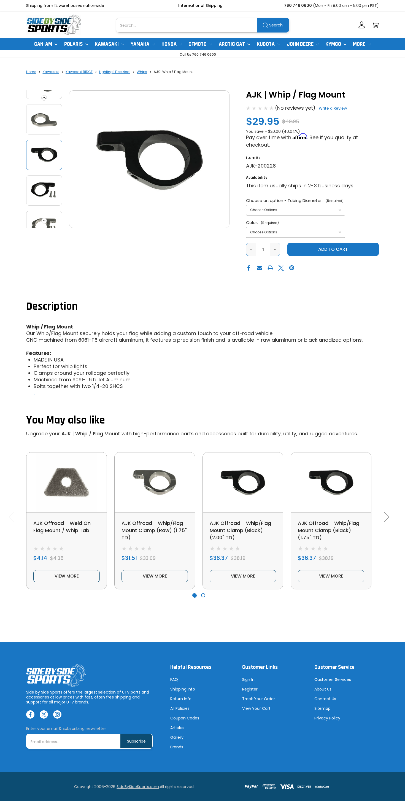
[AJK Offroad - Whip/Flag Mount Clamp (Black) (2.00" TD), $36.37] (243, 482)
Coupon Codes (184, 718)
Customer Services (332, 679)
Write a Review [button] (333, 108)
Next (44, 220)
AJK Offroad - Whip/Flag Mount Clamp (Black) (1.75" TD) (328, 530)
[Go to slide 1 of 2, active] (194, 595)
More (359, 44)
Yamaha (140, 44)
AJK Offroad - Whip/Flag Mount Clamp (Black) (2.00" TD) (240, 530)
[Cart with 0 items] (375, 24)
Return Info (180, 699)
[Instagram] (57, 714)
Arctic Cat (232, 44)
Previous (44, 98)
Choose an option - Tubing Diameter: (295, 200)
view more (67, 576)
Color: (262, 222)
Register (250, 689)
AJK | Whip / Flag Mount (90, 433)
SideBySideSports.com (138, 786)
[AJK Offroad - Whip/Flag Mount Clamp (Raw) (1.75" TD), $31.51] (155, 482)
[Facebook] (249, 268)
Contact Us (325, 699)
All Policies (180, 708)
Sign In (248, 679)
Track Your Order (258, 699)
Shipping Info (182, 689)
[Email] (259, 268)
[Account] (361, 24)
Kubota (266, 44)
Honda (169, 44)
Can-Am (43, 44)
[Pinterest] (292, 268)
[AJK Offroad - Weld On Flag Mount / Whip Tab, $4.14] (66, 482)
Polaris (74, 44)
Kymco (333, 44)
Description (52, 307)
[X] (281, 268)
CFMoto (198, 44)
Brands (176, 747)
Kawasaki (107, 44)
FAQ (174, 679)
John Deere (301, 44)
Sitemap (322, 708)
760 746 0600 (298, 5)
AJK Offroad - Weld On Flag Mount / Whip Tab (62, 527)
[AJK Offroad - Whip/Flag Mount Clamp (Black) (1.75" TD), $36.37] (331, 482)
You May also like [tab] (65, 420)
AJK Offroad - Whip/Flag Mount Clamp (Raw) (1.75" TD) (154, 530)
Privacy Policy (327, 718)
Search (276, 25)
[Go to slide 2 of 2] (203, 595)
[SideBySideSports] (53, 25)
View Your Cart (256, 708)
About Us (322, 689)
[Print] (270, 268)
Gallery (176, 737)
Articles (177, 727)
